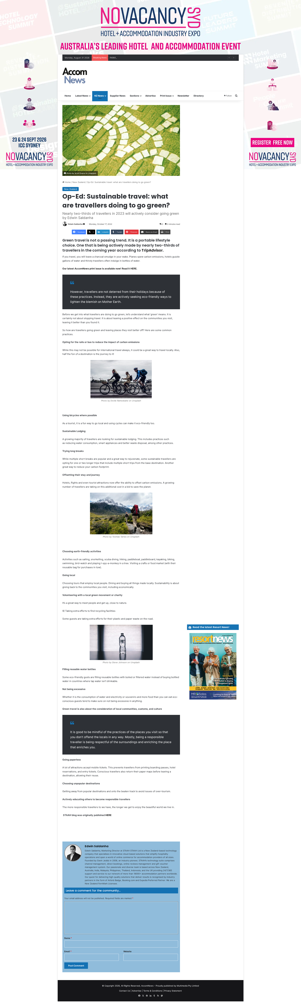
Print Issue (166, 95)
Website (127, 951)
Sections (134, 95)
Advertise (150, 95)
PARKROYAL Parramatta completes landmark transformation (139, 57)
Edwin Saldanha (75, 224)
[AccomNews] (74, 76)
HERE (108, 815)
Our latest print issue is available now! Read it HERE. (99, 268)
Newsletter (183, 95)
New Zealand (78, 182)
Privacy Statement (173, 990)
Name (68, 938)
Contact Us (124, 990)
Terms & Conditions (152, 990)
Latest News (81, 95)
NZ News (99, 95)
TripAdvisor (152, 250)
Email (67, 951)
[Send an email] (84, 224)
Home (68, 95)
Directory (199, 95)
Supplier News (117, 95)
